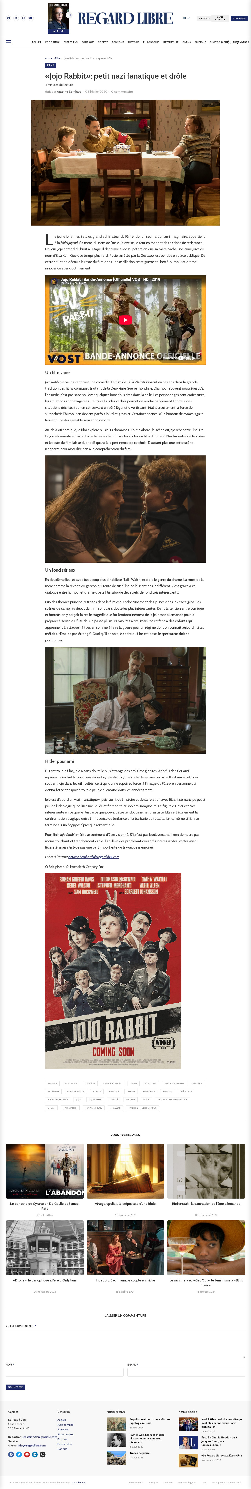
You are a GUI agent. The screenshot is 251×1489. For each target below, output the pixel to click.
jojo (78, 1099)
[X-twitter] (16, 18)
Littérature (170, 42)
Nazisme (130, 1099)
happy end (149, 1091)
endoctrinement (174, 1083)
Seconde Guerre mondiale (172, 1099)
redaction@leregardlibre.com (40, 1437)
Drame (133, 1083)
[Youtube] (31, 18)
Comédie (90, 1083)
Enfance (197, 1083)
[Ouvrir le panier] (238, 42)
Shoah (51, 1107)
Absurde (52, 1083)
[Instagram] (23, 18)
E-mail (132, 1364)
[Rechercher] (229, 42)
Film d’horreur (76, 1091)
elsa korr (150, 1083)
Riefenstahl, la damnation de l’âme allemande (206, 1204)
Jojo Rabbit (95, 1099)
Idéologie (186, 1091)
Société (103, 42)
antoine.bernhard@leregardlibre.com (93, 857)
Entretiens (71, 42)
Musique (200, 42)
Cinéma (186, 42)
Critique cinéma (112, 1083)
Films (58, 58)
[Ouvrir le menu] (8, 42)
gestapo (114, 1091)
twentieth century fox (142, 1107)
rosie (146, 1099)
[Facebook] (8, 18)
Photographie (219, 42)
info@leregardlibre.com (32, 1445)
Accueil (36, 42)
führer (97, 1091)
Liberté (114, 1099)
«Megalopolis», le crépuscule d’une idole (125, 1204)
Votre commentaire (21, 1326)
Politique (88, 42)
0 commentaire (122, 91)
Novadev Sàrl (79, 1482)
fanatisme (53, 1091)
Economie (118, 42)
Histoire (133, 42)
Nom (10, 1364)
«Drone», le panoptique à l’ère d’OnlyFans (44, 1280)
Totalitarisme (93, 1107)
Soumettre (15, 1387)
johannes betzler (58, 1099)
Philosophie (151, 42)
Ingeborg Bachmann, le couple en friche (125, 1280)
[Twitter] (19, 1454)
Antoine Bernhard (69, 91)
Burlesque (71, 1083)
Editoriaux (52, 42)
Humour (167, 1091)
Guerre (131, 1091)
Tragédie (115, 1107)
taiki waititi (70, 1107)
